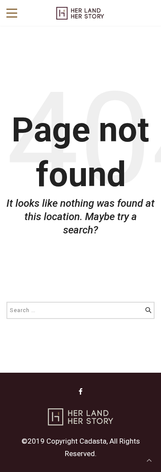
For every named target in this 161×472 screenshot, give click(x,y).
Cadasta (92, 441)
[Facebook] (80, 392)
